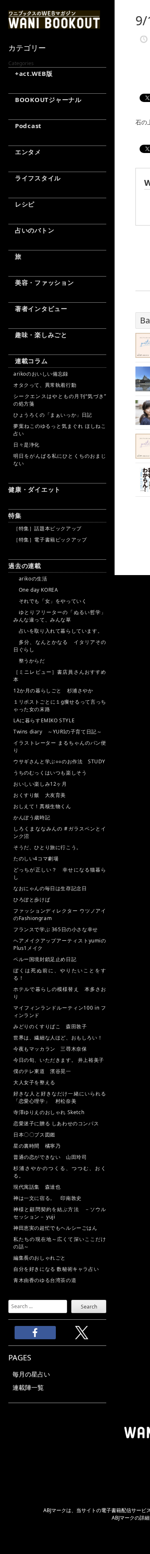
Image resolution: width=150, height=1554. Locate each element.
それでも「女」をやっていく (50, 601)
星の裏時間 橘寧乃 (36, 1145)
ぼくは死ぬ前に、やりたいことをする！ (59, 974)
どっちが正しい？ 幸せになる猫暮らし (59, 873)
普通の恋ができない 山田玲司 (50, 1157)
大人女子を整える (34, 1082)
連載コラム (28, 361)
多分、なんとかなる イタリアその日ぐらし (59, 646)
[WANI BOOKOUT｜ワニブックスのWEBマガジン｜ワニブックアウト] (54, 25)
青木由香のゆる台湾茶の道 (44, 1280)
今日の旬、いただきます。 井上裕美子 (59, 1060)
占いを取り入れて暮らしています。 (57, 630)
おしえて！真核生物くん (42, 806)
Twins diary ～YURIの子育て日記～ (57, 731)
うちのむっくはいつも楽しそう (50, 772)
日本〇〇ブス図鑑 (34, 1134)
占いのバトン (31, 230)
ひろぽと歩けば (31, 899)
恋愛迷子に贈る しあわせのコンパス (56, 1123)
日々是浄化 (26, 444)
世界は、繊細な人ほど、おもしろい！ (57, 1037)
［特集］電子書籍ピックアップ (50, 539)
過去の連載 (24, 565)
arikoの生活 (30, 578)
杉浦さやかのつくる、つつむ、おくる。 (59, 1172)
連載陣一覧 (28, 1387)
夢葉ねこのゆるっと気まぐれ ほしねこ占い (59, 429)
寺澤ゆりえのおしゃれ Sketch (48, 1112)
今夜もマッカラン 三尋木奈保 (50, 1048)
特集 (15, 515)
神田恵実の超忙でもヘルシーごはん (55, 1227)
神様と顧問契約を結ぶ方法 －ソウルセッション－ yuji (59, 1213)
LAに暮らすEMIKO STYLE (44, 720)
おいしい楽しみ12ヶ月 (40, 783)
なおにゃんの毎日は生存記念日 (50, 888)
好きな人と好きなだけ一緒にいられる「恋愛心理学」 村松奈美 (59, 1097)
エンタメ (24, 152)
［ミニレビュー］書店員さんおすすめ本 (59, 675)
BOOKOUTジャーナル (45, 99)
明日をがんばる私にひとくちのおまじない (59, 459)
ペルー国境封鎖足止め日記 (44, 959)
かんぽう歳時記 (31, 817)
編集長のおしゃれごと (39, 1257)
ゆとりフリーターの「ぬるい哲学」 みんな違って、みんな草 (59, 616)
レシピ (21, 204)
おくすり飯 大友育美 (39, 795)
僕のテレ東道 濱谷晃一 (42, 1071)
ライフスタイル (34, 178)
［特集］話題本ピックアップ (47, 528)
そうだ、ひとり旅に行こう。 (47, 847)
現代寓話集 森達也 (36, 1186)
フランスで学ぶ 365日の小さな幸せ (55, 929)
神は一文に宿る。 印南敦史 (50, 1198)
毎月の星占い (31, 1374)
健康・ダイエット (34, 489)
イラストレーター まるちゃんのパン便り (59, 746)
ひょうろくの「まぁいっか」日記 (52, 414)
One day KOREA (35, 589)
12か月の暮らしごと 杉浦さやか (53, 690)
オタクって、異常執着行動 (44, 384)
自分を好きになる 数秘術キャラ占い (56, 1268)
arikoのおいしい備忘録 (40, 373)
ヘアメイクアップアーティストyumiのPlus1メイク (59, 944)
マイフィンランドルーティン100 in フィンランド (59, 1011)
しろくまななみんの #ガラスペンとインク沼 (59, 832)
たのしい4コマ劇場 (35, 858)
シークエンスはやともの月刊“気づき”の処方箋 (59, 400)
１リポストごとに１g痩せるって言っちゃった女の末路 (59, 705)
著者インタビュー (38, 308)
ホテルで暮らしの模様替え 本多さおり (59, 993)
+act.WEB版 (30, 73)
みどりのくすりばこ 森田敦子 (50, 1026)
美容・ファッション (41, 282)
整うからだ (29, 660)
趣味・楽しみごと (38, 334)
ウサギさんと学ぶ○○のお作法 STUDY (59, 761)
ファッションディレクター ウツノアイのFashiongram (59, 914)
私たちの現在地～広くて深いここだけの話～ (59, 1243)
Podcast (25, 125)
